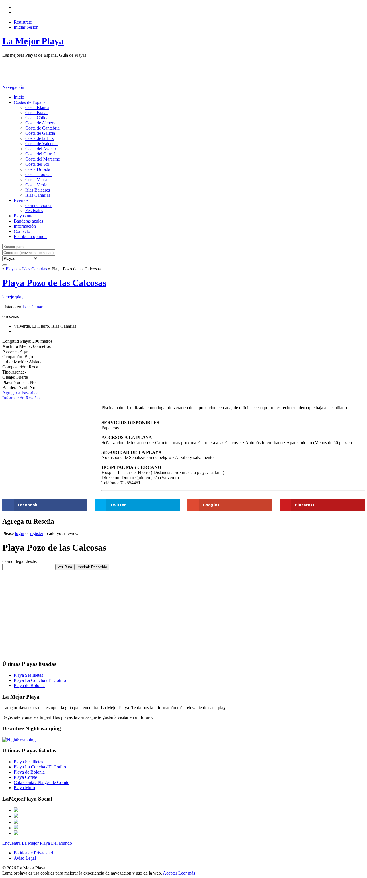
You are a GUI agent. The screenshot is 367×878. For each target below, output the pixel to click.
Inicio (19, 97)
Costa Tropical (38, 174)
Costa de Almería (40, 122)
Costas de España (30, 102)
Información (25, 226)
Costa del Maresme (42, 159)
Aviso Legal (25, 858)
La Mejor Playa (33, 41)
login (19, 533)
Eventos (21, 200)
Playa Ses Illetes (28, 675)
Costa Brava (36, 112)
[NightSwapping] (19, 739)
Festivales (34, 210)
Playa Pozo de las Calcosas (54, 283)
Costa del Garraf (40, 153)
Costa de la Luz (39, 138)
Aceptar (170, 873)
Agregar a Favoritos (20, 392)
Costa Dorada (37, 169)
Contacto (22, 231)
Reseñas (33, 397)
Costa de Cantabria (42, 128)
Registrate (23, 21)
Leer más (186, 873)
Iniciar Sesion (26, 27)
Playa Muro (24, 787)
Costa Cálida (36, 117)
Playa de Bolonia (29, 685)
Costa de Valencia (41, 143)
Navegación (13, 87)
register (36, 533)
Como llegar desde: (19, 561)
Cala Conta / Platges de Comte (41, 782)
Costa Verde (36, 184)
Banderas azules (28, 220)
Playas (11, 268)
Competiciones (38, 205)
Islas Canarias (37, 195)
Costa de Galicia (40, 133)
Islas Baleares (37, 190)
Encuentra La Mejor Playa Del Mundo (37, 843)
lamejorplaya (14, 296)
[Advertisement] (106, 71)
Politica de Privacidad (33, 852)
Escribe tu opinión (30, 236)
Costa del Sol (37, 164)
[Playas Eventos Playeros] (20, 258)
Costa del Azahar (40, 148)
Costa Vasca (36, 179)
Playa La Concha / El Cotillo (40, 680)
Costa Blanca (37, 107)
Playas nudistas (27, 215)
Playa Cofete (25, 777)
